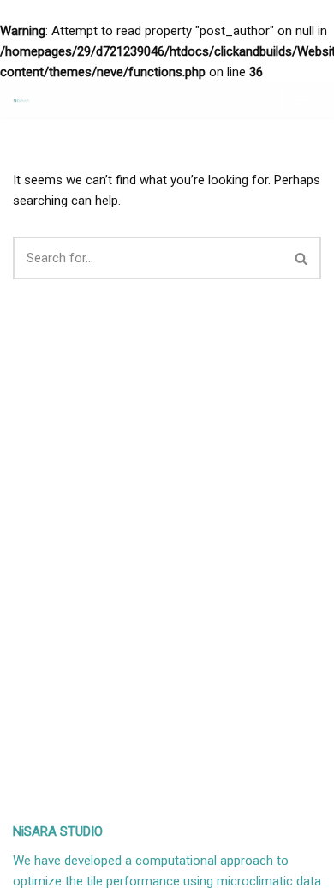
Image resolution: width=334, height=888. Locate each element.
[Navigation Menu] (301, 100)
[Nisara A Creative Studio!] (21, 101)
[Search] (302, 258)
